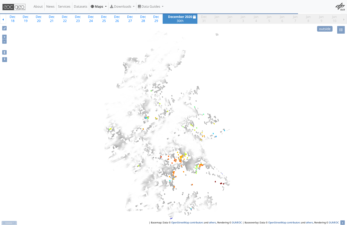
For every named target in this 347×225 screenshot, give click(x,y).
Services (64, 6)
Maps (99, 6)
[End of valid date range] (344, 19)
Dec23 (78, 19)
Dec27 (130, 19)
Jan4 (256, 19)
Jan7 (295, 19)
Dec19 (26, 19)
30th (180, 19)
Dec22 (65, 19)
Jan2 (230, 19)
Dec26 (117, 19)
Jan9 (321, 19)
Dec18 (12, 19)
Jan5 (269, 19)
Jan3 (243, 19)
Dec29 (156, 19)
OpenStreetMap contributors (187, 222)
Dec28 (143, 19)
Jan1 (217, 19)
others (212, 222)
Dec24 (91, 19)
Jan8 (308, 19)
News (50, 6)
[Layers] (341, 30)
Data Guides (151, 6)
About (38, 6)
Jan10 (334, 19)
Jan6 (282, 19)
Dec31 (204, 19)
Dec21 (52, 19)
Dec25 (104, 19)
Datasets (80, 6)
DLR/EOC (237, 222)
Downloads (122, 6)
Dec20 (39, 19)
